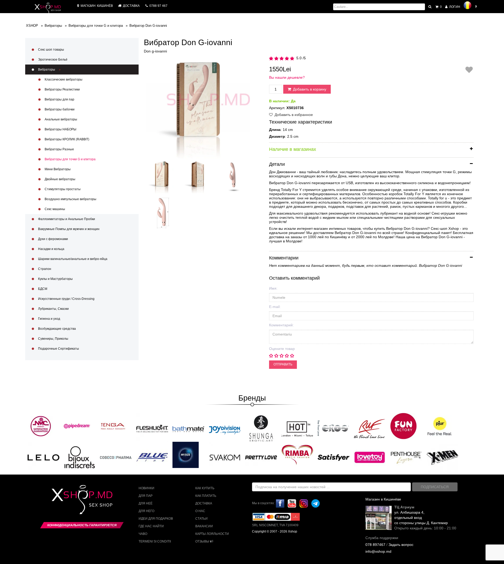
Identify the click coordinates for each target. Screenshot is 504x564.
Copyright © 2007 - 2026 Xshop (274, 531)
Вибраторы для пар (59, 99)
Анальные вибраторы (60, 119)
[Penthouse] (406, 457)
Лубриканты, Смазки (53, 309)
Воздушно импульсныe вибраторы (70, 199)
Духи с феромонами (52, 239)
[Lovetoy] (370, 457)
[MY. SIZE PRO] (185, 455)
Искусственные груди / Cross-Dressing (65, 299)
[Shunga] (261, 428)
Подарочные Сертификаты (58, 348)
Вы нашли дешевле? (287, 77)
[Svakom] (225, 457)
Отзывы (202, 541)
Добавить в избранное (293, 115)
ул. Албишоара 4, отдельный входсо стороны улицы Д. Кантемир (421, 517)
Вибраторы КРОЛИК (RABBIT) (66, 139)
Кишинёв (97, 6)
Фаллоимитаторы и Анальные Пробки (66, 219)
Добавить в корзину (309, 89)
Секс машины (54, 209)
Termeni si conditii (155, 541)
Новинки (146, 488)
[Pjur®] (440, 426)
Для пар (146, 496)
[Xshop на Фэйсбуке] (280, 503)
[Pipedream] (77, 426)
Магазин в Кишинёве (383, 499)
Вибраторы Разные (59, 149)
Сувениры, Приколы (52, 338)
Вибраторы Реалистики (62, 89)
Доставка (203, 503)
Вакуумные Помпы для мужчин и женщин (68, 229)
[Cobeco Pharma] (116, 457)
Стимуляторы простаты (62, 189)
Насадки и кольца (50, 249)
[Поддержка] (476, 7)
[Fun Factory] (403, 426)
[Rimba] (297, 455)
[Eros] (333, 428)
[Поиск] (430, 7)
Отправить (283, 364)
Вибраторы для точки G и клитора (70, 159)
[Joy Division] (225, 428)
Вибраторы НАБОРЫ (60, 129)
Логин (454, 7)
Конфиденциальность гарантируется (82, 525)
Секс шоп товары (50, 49)
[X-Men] (442, 457)
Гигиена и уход (48, 319)
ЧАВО (143, 534)
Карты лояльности (212, 534)
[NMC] (41, 426)
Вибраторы (46, 69)
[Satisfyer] (333, 457)
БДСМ (42, 289)
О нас (200, 511)
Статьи (201, 518)
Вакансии (204, 526)
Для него (146, 511)
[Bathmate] (188, 428)
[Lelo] (43, 457)
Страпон (44, 269)
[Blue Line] (152, 457)
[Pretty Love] (261, 457)
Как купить (204, 488)
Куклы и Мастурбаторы (55, 279)
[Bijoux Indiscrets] (80, 457)
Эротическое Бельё (52, 59)
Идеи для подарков (156, 518)
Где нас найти (151, 526)
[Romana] (467, 5)
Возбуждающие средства (56, 329)
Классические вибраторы (63, 79)
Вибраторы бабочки (59, 109)
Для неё (146, 503)
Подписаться (435, 487)
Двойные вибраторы (59, 179)
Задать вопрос (400, 544)
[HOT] (297, 428)
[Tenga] (113, 426)
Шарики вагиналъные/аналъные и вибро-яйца (72, 259)
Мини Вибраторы (57, 169)
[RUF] (370, 428)
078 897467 (375, 544)
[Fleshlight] (152, 428)
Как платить (205, 496)
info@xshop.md (378, 551)
